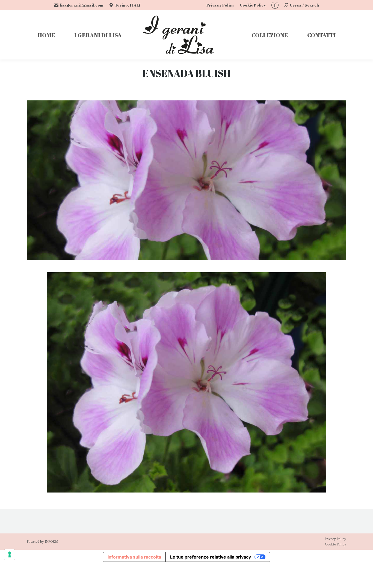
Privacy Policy (220, 5)
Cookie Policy (253, 5)
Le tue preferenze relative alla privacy (210, 557)
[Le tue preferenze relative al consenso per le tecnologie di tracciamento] (9, 554)
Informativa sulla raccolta (134, 557)
